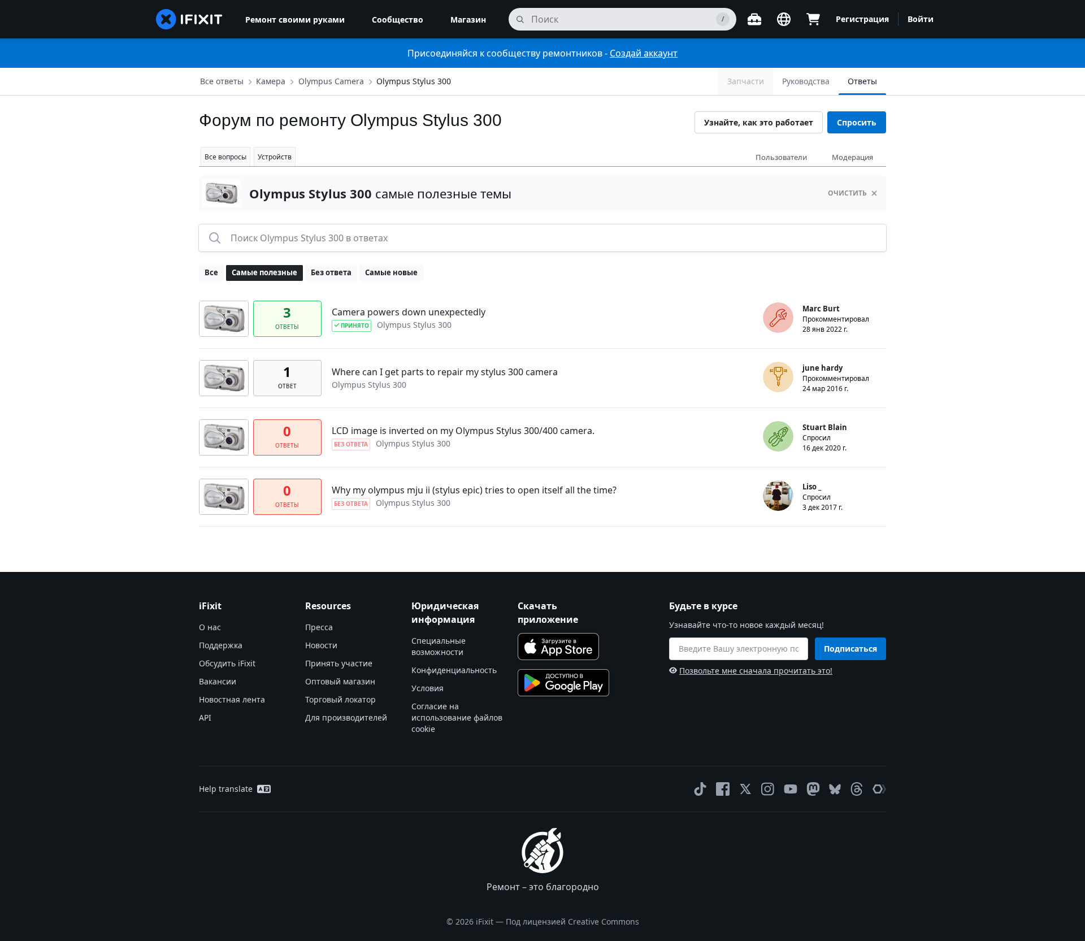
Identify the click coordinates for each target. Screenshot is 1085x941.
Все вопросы (225, 157)
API (205, 717)
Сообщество (397, 19)
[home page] (189, 19)
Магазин (468, 19)
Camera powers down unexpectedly (408, 312)
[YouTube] (790, 789)
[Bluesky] (835, 789)
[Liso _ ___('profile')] (778, 495)
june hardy (822, 368)
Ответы (862, 81)
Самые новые (391, 272)
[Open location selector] (783, 19)
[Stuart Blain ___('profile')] (778, 436)
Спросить (856, 122)
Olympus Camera (331, 81)
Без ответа (331, 272)
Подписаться (850, 648)
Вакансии (217, 681)
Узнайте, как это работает (758, 122)
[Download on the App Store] (558, 646)
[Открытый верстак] (754, 19)
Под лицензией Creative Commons (572, 921)
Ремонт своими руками (295, 19)
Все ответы (222, 81)
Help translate (226, 788)
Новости (321, 645)
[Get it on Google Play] (563, 682)
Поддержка (220, 645)
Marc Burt (821, 308)
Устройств (275, 157)
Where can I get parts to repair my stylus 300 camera (445, 372)
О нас (210, 627)
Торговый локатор (340, 699)
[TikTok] (700, 789)
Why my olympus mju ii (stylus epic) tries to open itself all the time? (474, 490)
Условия (427, 688)
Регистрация (862, 19)
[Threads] (856, 789)
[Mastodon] (813, 789)
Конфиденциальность (454, 670)
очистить (847, 193)
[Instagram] (768, 789)
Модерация (852, 157)
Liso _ (811, 487)
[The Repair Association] (879, 789)
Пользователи (781, 157)
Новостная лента (232, 699)
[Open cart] (813, 19)
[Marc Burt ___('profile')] (778, 317)
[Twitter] (745, 789)
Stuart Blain (824, 427)
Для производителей (346, 717)
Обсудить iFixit (227, 663)
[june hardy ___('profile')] (778, 377)
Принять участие (338, 663)
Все (211, 272)
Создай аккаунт (644, 53)
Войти (921, 19)
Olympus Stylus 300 (413, 81)
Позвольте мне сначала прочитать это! (755, 670)
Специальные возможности (438, 646)
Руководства (806, 81)
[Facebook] (723, 789)
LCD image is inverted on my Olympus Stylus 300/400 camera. (463, 430)
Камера (270, 81)
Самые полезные (264, 272)
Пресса (319, 627)
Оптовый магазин (340, 681)
